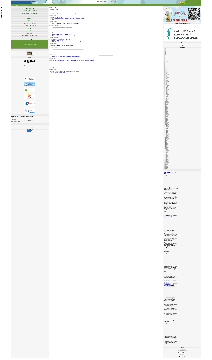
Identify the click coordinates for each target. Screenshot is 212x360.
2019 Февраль (166, 85)
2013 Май (165, 48)
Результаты (13, 121)
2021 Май (165, 105)
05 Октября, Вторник (53, 62)
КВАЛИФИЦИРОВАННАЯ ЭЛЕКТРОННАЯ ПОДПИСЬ (62, 34)
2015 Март (166, 57)
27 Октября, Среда (52, 15)
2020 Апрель (166, 96)
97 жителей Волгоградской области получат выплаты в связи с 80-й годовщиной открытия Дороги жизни (70, 13)
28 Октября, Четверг (53, 11)
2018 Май (165, 79)
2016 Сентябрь (166, 66)
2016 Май (165, 64)
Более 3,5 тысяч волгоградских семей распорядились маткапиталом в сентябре (66, 56)
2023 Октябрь (166, 134)
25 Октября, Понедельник (54, 25)
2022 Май (165, 117)
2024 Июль (166, 143)
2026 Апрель (166, 164)
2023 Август (166, 132)
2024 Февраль (166, 138)
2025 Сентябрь (166, 157)
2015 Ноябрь (166, 61)
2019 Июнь (166, 88)
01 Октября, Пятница (53, 69)
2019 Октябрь (166, 90)
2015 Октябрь (166, 60)
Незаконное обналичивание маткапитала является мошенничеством (64, 30)
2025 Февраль (166, 150)
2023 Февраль (166, 126)
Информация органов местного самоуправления (30, 42)
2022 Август (166, 120)
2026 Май (165, 165)
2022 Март (166, 115)
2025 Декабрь (166, 160)
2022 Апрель (166, 116)
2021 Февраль (166, 102)
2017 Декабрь (166, 75)
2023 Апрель (166, 128)
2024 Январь (166, 137)
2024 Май (165, 141)
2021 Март (166, 103)
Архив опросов (17, 121)
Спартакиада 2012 (30, 55)
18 (178, 355)
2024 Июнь (166, 142)
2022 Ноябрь (166, 123)
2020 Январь (166, 93)
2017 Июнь (166, 71)
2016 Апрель (166, 63)
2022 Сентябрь (166, 121)
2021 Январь (166, 101)
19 (179, 355)
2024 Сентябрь (166, 145)
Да (12, 117)
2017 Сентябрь (166, 74)
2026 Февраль (166, 162)
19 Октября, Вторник (53, 32)
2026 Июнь (166, 166)
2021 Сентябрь (166, 109)
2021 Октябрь (166, 110)
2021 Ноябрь (166, 111)
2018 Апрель (166, 78)
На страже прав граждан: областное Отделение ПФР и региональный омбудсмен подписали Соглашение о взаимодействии (74, 60)
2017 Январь (166, 67)
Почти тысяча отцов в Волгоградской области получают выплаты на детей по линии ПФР (68, 49)
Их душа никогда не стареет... (58, 19)
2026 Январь (166, 161)
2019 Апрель (166, 87)
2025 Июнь (166, 154)
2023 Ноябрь (166, 135)
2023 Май (165, 129)
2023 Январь (166, 125)
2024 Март (166, 139)
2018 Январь (166, 76)
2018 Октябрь (166, 82)
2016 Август (166, 65)
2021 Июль (166, 107)
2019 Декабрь (166, 92)
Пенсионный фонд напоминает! (58, 52)
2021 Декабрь (166, 112)
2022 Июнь (166, 118)
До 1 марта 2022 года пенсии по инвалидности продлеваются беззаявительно (66, 35)
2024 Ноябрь (166, 147)
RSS (22, 5)
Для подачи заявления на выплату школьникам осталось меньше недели (66, 23)
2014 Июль (166, 54)
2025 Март (166, 151)
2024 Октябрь (166, 146)
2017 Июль (166, 72)
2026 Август (166, 168)
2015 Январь (166, 55)
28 (182, 356)
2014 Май (165, 52)
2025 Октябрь (166, 158)
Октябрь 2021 (182, 349)
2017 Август (166, 73)
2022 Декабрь (166, 124)
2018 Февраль (166, 77)
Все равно (14, 119)
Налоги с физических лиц (57, 17)
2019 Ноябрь (166, 91)
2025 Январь (166, 149)
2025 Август (166, 156)
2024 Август (166, 144)
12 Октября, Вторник (53, 54)
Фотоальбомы (25, 5)
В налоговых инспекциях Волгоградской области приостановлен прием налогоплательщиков (69, 18)
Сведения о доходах (29, 47)
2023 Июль (166, 131)
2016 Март (166, 62)
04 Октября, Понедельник (54, 65)
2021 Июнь (166, 106)
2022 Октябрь (166, 122)
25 (178, 356)
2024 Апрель (166, 140)
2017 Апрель (166, 69)
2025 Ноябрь (166, 159)
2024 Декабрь (166, 148)
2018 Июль (166, 80)
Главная (12, 5)
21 (182, 355)
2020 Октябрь (166, 99)
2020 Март (166, 95)
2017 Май (165, 70)
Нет (13, 118)
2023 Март (166, 127)
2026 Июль (166, 167)
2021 (53, 9)
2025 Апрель (166, 152)
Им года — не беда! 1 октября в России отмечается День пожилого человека (66, 71)
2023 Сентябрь (166, 133)
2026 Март (166, 163)
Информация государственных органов (29, 44)
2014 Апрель (166, 51)
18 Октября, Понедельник (54, 37)
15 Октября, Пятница (53, 43)
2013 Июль (166, 49)
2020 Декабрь (166, 100)
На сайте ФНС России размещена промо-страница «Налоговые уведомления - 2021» (67, 41)
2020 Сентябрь (166, 98)
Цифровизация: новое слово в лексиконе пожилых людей (63, 45)
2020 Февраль (166, 94)
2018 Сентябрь (166, 81)
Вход (20, 5)
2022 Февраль (166, 114)
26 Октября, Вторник (53, 21)
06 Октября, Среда (52, 58)
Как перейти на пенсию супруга (58, 67)
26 (179, 356)
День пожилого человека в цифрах (59, 72)
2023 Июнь (166, 130)
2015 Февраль (166, 56)
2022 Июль (166, 119)
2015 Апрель (166, 58)
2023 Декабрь (166, 136)
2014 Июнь (166, 53)
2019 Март (166, 86)
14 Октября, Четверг (53, 47)
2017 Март (166, 68)
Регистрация (16, 5)
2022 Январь (166, 113)
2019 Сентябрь (166, 89)
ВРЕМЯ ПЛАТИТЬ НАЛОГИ (58, 40)
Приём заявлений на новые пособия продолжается (61, 39)
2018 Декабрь (166, 84)
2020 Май (165, 97)
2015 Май (165, 59)
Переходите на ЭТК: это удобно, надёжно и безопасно (62, 27)
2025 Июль (166, 155)
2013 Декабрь (166, 50)
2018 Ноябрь (166, 83)
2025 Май (165, 153)
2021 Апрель (166, 104)
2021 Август (166, 108)
